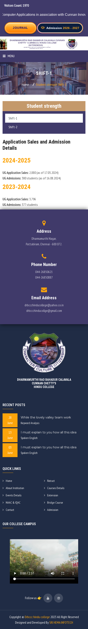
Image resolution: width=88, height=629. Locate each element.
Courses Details (55, 488)
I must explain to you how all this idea (48, 432)
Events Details (13, 495)
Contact (10, 510)
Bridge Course (55, 502)
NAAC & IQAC (13, 502)
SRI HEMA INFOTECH (61, 622)
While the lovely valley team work (46, 417)
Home (25, 84)
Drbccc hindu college (37, 617)
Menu (11, 56)
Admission (52, 510)
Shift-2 (13, 127)
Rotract (51, 481)
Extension (52, 495)
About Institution (15, 488)
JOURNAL (20, 27)
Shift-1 (13, 118)
